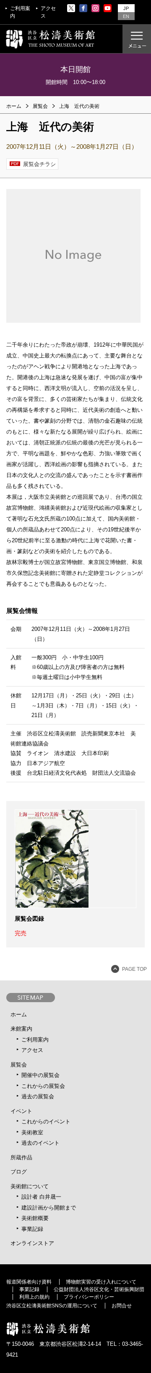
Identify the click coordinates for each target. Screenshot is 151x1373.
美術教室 (32, 1132)
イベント (21, 1111)
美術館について (29, 1186)
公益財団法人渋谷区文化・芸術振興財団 (99, 1289)
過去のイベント (40, 1143)
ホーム (13, 106)
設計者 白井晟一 (41, 1197)
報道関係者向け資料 (29, 1282)
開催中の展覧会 (40, 1075)
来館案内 (21, 1029)
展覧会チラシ (39, 164)
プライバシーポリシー (89, 1297)
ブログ (18, 1172)
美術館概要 (35, 1218)
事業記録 (32, 1229)
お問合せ (122, 1306)
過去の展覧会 (37, 1096)
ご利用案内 (20, 12)
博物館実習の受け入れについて (101, 1282)
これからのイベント (45, 1121)
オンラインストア (32, 1243)
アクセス (48, 12)
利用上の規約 (34, 1297)
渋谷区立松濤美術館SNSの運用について (51, 1306)
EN (126, 16)
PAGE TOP (134, 969)
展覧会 (18, 1065)
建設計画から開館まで (48, 1208)
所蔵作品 (21, 1157)
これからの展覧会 (43, 1086)
